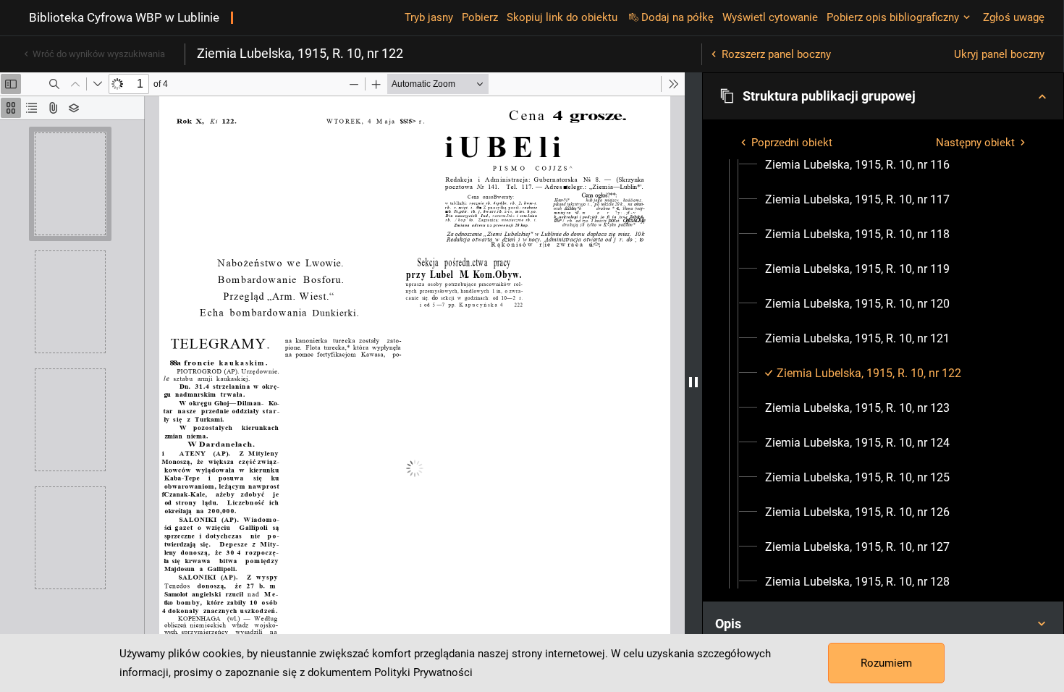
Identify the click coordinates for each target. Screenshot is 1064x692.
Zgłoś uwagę (1013, 17)
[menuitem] (857, 165)
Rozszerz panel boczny (776, 54)
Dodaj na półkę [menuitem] (677, 17)
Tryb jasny (429, 17)
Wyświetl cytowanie (770, 17)
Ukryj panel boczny (999, 54)
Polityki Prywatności (423, 672)
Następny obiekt (975, 142)
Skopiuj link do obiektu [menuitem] (562, 17)
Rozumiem (886, 663)
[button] (883, 96)
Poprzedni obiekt (791, 142)
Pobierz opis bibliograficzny (893, 17)
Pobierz (480, 17)
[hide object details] (693, 382)
